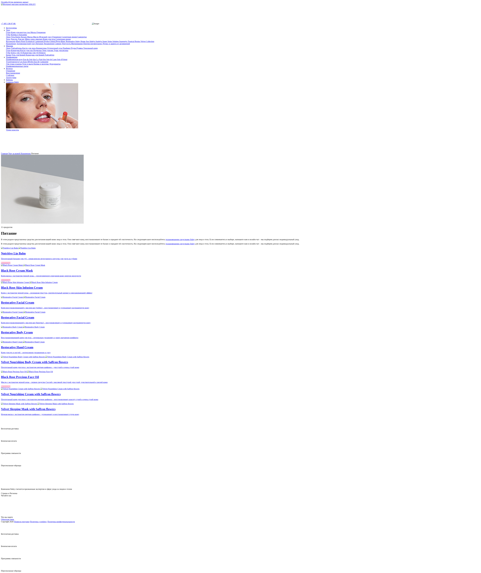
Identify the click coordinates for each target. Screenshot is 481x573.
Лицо (8, 37)
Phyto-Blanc (60, 41)
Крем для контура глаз (21, 32)
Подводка (37, 50)
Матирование (77, 44)
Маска (33, 32)
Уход (8, 30)
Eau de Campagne (41, 62)
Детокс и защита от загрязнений (116, 44)
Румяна (80, 48)
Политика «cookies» (38, 522)
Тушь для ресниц (61, 50)
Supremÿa (123, 41)
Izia (44, 59)
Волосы (9, 68)
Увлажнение (49, 44)
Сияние (58, 44)
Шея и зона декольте (34, 39)
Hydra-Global (49, 41)
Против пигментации (92, 44)
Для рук (14, 39)
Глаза (8, 32)
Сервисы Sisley (12, 82)
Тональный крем (90, 48)
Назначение (11, 44)
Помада (42, 53)
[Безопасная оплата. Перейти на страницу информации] (6, 439)
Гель (13, 37)
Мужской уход (45, 37)
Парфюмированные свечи (17, 66)
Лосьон (23, 37)
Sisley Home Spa (82, 41)
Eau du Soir (28, 59)
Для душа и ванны (14, 64)
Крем (17, 37)
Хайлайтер (49, 55)
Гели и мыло (28, 64)
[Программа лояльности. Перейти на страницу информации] (6, 451)
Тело (8, 39)
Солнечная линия (69, 37)
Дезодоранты (55, 64)
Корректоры (41, 48)
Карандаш (15, 50)
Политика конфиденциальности (61, 522)
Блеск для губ (17, 53)
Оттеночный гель (55, 48)
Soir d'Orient (62, 59)
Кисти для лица (29, 48)
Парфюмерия (11, 57)
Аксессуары (11, 77)
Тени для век (48, 50)
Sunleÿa (99, 41)
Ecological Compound (35, 41)
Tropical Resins (134, 41)
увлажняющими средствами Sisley (180, 239)
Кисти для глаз (26, 50)
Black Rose (21, 41)
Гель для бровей (19, 55)
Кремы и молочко (41, 64)
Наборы (9, 80)
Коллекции (11, 41)
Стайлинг (10, 75)
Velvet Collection (147, 41)
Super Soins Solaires (110, 41)
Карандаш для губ (31, 53)
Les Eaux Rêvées (27, 62)
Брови (8, 55)
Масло (36, 37)
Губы (8, 35)
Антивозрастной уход (26, 44)
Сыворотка (82, 37)
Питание (40, 44)
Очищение (41, 32)
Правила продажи (21, 522)
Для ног (21, 39)
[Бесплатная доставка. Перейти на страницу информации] (6, 426)
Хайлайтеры (16, 48)
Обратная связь (7, 519)
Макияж (9, 46)
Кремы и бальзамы (19, 35)
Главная (4, 153)
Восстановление (13, 73)
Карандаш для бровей (35, 55)
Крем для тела (49, 39)
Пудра (74, 48)
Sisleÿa (92, 41)
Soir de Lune (51, 59)
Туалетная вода (12, 62)
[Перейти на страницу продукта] (240, 248)
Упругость (66, 44)
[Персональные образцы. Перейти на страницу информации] (6, 463)
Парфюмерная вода (14, 59)
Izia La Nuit (38, 59)
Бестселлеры (11, 28)
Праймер (67, 48)
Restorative (70, 41)
